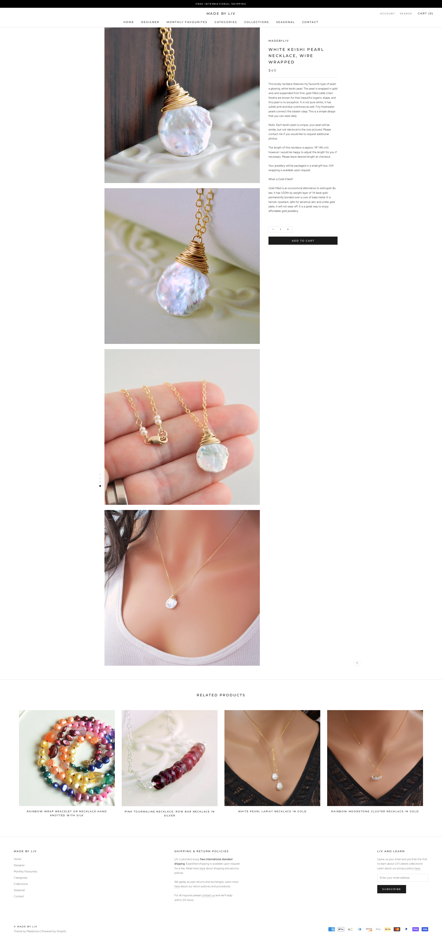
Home (128, 22)
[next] (431, 762)
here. (418, 868)
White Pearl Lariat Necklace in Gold (272, 811)
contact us (208, 895)
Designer (150, 22)
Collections (256, 22)
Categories (226, 22)
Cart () (425, 13)
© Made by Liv (25, 926)
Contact (310, 22)
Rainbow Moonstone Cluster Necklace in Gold (375, 811)
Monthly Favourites (187, 22)
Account (387, 13)
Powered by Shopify (54, 931)
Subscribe (391, 889)
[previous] (11, 762)
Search (406, 13)
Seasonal (285, 22)
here (202, 868)
